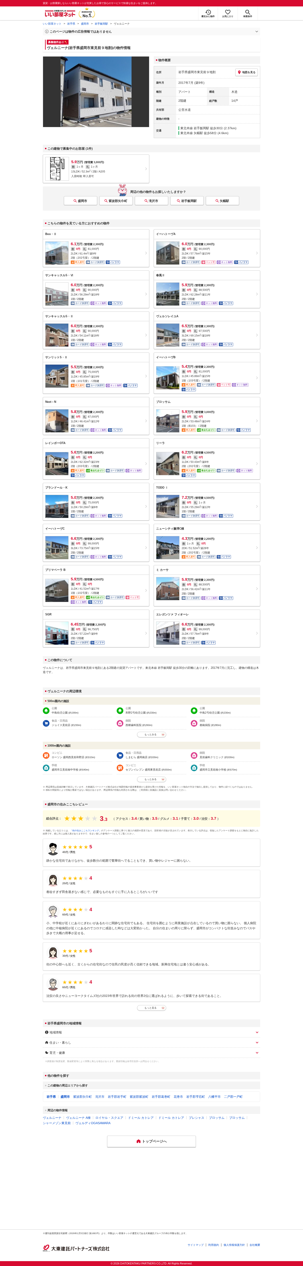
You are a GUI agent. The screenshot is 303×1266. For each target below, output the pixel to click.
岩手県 (71, 23)
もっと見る (150, 1007)
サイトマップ (196, 1244)
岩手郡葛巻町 (161, 1096)
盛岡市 (85, 23)
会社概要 (255, 1244)
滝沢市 (153, 201)
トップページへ (154, 1141)
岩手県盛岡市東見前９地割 (197, 72)
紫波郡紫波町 (139, 1096)
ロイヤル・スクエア (109, 1117)
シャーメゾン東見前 (57, 1123)
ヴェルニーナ (52, 1117)
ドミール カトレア (141, 1117)
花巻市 (178, 1096)
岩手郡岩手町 (117, 1096)
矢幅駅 (224, 201)
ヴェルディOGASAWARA (92, 1123)
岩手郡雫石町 (195, 1096)
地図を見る (249, 72)
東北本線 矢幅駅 (191, 133)
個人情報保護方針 (234, 1244)
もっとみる (150, 734)
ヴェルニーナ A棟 (78, 1117)
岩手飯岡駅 (101, 23)
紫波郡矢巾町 (118, 201)
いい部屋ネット (52, 23)
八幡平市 (214, 1096)
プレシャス (196, 1117)
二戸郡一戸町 (233, 1096)
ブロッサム (216, 1117)
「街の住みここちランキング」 (85, 830)
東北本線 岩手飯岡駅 (194, 128)
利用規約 (213, 1244)
